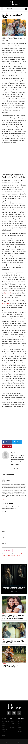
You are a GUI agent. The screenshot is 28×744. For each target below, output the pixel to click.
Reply (3, 499)
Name (3, 531)
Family (6, 13)
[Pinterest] (14, 713)
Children (9, 13)
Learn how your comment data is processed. (13, 554)
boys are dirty (8, 293)
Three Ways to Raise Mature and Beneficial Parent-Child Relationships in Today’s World (13, 616)
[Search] (26, 9)
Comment (4, 511)
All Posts (15, 468)
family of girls (6, 303)
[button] (2, 8)
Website (4, 543)
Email (3, 537)
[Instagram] (19, 713)
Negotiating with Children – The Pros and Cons (13, 641)
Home (3, 13)
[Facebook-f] (8, 713)
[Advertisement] (14, 159)
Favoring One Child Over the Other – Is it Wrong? (12, 666)
